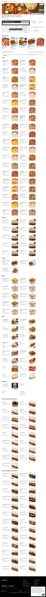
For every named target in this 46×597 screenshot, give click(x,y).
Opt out (39, 594)
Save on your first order (26, 586)
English (36, 584)
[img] (16, 29)
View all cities (36, 581)
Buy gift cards (25, 581)
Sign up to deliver (26, 584)
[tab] (5, 54)
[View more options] (42, 4)
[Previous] (41, 35)
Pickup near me (36, 583)
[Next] (43, 35)
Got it (43, 594)
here (41, 592)
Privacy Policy (26, 592)
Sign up (42, 1)
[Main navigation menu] (2, 1)
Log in (39, 1)
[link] (40, 4)
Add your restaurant (26, 583)
